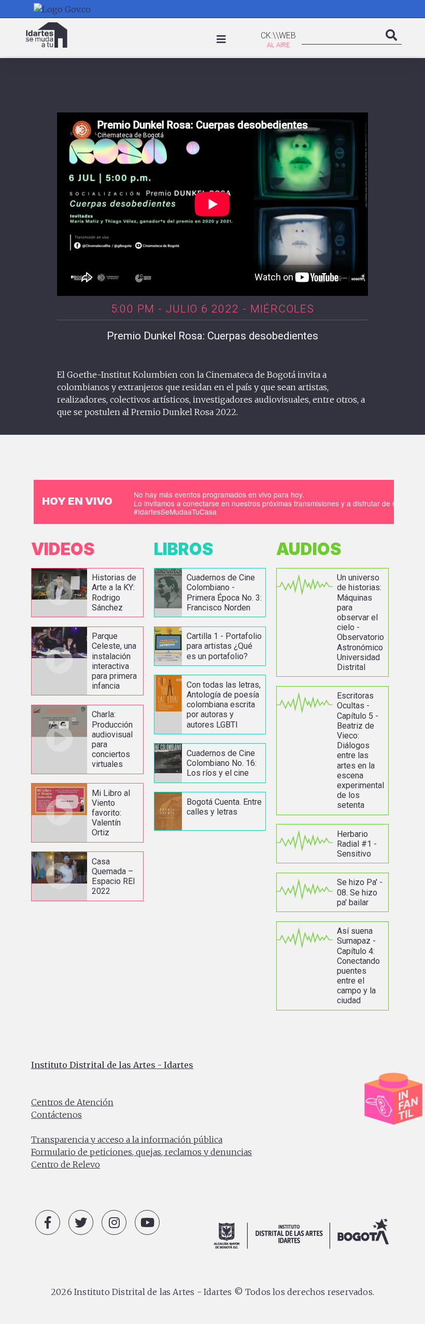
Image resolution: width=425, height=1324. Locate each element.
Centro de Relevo (65, 1164)
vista (87, 592)
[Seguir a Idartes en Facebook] (47, 1222)
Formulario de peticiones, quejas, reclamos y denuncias (141, 1152)
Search (391, 45)
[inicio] (46, 35)
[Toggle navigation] (221, 39)
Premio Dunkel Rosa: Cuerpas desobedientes (212, 336)
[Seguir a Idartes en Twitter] (80, 1222)
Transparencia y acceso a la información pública (126, 1139)
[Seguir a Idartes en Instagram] (114, 1222)
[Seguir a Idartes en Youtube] (147, 1222)
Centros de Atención (72, 1102)
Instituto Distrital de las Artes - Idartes (112, 1065)
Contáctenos (56, 1114)
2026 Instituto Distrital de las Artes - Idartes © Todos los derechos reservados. (212, 1292)
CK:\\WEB (278, 35)
